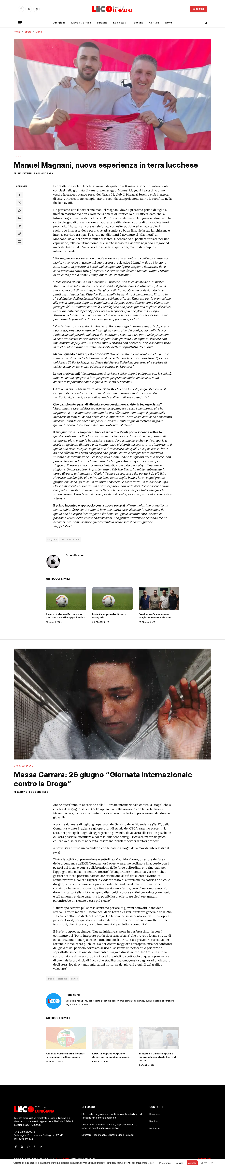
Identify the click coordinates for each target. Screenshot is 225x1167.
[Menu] (20, 22)
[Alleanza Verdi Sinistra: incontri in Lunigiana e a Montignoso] (66, 1038)
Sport (168, 22)
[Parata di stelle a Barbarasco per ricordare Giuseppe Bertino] (66, 598)
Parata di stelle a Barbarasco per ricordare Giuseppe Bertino (65, 616)
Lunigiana (59, 22)
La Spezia (119, 22)
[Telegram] (19, 226)
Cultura (154, 22)
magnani (52, 539)
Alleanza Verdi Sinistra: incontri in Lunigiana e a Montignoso (65, 1055)
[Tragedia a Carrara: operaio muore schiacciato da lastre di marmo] (159, 1038)
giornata (62, 978)
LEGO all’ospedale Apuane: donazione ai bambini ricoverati (111, 1055)
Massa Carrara (81, 22)
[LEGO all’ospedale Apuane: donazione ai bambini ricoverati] (112, 1038)
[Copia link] (19, 233)
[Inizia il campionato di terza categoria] (112, 598)
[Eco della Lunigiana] (112, 9)
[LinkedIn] (19, 218)
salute (74, 978)
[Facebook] (19, 195)
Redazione (20, 792)
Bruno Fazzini (23, 173)
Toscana (137, 22)
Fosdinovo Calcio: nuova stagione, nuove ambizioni (155, 616)
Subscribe (198, 9)
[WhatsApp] (19, 210)
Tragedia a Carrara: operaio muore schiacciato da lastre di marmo (157, 1057)
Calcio (18, 156)
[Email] (19, 241)
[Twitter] (19, 202)
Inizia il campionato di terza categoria (109, 616)
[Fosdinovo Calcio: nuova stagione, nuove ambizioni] (159, 598)
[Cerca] (205, 22)
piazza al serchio (70, 539)
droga (50, 978)
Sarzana (102, 22)
